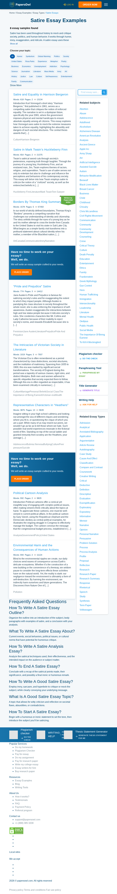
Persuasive (85, 538)
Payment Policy (23, 807)
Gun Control (86, 285)
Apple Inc (84, 149)
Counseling (85, 237)
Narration (50, 241)
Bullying (47, 444)
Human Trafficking (89, 294)
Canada (20, 241)
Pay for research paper (26, 761)
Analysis (17, 535)
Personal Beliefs (38, 391)
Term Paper (85, 605)
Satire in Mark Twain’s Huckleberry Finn (40, 149)
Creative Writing (88, 476)
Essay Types (38, 13)
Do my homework (24, 747)
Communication (32, 241)
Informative (85, 516)
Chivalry (84, 207)
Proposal (84, 561)
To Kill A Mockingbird (90, 342)
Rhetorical (85, 587)
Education (85, 259)
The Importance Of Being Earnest (92, 336)
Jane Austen (29, 331)
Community (85, 224)
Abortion (84, 109)
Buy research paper (25, 771)
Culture (17, 139)
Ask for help (89, 404)
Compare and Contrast (91, 467)
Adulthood (85, 122)
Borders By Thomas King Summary (37, 201)
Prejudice (50, 331)
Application (85, 436)
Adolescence (20, 444)
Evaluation (85, 498)
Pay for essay (22, 754)
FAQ (17, 803)
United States (47, 535)
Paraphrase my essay (89, 374)
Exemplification (87, 503)
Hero (82, 290)
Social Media (86, 330)
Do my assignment (24, 757)
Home (12, 13)
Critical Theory (87, 245)
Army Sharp (86, 153)
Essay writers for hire (25, 768)
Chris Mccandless (89, 211)
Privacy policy (16, 890)
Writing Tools (21, 787)
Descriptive (85, 494)
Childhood (85, 202)
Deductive (85, 485)
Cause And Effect (88, 458)
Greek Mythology (88, 281)
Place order (21, 272)
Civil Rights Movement (91, 216)
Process (84, 547)
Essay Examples (23, 13)
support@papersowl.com (27, 819)
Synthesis (85, 601)
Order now (90, 4)
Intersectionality (87, 303)
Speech (83, 592)
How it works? (22, 796)
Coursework (86, 472)
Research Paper (88, 574)
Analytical (85, 427)
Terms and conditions (35, 890)
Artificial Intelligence (90, 162)
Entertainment (87, 263)
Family (83, 272)
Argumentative (87, 440)
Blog (17, 784)
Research (84, 569)
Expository (85, 512)
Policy (37, 535)
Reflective (85, 565)
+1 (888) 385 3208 (24, 823)
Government (28, 535)
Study (82, 596)
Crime (83, 241)
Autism (83, 171)
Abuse (83, 113)
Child (82, 198)
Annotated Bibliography (91, 432)
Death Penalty (87, 254)
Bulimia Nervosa (35, 444)
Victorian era (48, 395)
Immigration (85, 299)
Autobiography (87, 449)
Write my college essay (26, 764)
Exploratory (85, 507)
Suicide (26, 447)
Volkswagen (86, 610)
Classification (86, 463)
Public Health (86, 326)
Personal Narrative (89, 534)
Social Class (52, 391)
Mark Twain (46, 192)
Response (85, 583)
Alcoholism (85, 127)
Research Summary (90, 578)
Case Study (85, 454)
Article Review (87, 445)
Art (14, 241)
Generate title (91, 390)
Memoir (83, 521)
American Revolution (90, 135)
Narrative (84, 525)
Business (84, 193)
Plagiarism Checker (25, 750)
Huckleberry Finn (22, 192)
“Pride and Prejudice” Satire (32, 286)
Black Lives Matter (89, 184)
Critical (83, 481)
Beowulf (84, 180)
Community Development (86, 231)
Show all (14, 43)
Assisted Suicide (88, 167)
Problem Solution (88, 543)
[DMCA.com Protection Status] (16, 830)
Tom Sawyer (58, 192)
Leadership (85, 308)
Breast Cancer (87, 189)
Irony (42, 241)
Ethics (83, 268)
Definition (84, 489)
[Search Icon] (104, 92)
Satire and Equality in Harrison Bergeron (40, 94)
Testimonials (21, 800)
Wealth (58, 395)
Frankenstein (86, 277)
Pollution (17, 592)
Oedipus (84, 321)
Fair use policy (53, 890)
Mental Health (87, 317)
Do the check (90, 358)
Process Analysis (88, 552)
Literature (35, 192)
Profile (83, 556)
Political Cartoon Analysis (30, 493)
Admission (85, 423)
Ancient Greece (87, 144)
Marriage (25, 391)
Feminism (18, 331)
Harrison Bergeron (30, 139)
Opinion (84, 529)
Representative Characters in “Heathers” (40, 405)
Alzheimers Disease (90, 131)
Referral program (23, 810)
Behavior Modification (91, 176)
